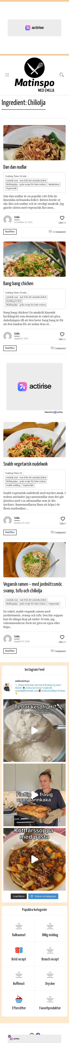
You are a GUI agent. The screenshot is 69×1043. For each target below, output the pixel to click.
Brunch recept (50, 959)
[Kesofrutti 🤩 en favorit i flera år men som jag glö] (34, 730)
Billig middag (50, 935)
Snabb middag (13, 485)
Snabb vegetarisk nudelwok (25, 464)
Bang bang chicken (18, 283)
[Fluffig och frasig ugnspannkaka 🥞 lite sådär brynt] (34, 795)
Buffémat (19, 984)
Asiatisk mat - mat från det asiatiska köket (26, 180)
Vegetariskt (11, 188)
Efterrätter (19, 1008)
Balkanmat (19, 935)
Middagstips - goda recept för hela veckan (26, 184)
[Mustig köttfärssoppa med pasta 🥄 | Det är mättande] (34, 859)
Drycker (50, 984)
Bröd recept (19, 959)
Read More (10, 231)
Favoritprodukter (50, 1008)
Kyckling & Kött (13, 301)
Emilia (17, 217)
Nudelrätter (54, 184)
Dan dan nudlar (15, 167)
